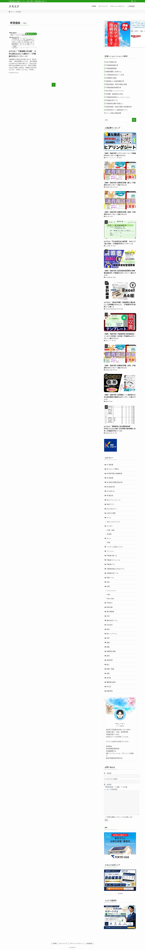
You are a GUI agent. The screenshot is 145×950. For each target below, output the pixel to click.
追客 (108, 673)
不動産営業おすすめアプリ (115, 569)
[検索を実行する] (134, 120)
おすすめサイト (112, 509)
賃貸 (108, 656)
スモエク (14, 6)
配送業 (109, 534)
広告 (108, 616)
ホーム (109, 538)
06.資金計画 (111, 487)
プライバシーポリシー (76, 943)
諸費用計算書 (111, 651)
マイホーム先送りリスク (115, 547)
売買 (108, 586)
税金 (108, 629)
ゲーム (109, 517)
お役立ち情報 (111, 513)
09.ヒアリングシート (114, 500)
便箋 (108, 542)
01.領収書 (110, 464)
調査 (108, 647)
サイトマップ (63, 943)
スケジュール (111, 591)
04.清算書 (110, 478)
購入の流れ (110, 598)
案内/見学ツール (112, 620)
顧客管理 (110, 691)
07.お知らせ (111, 491)
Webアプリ (110, 504)
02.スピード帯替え (113, 469)
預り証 (109, 686)
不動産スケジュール (113, 560)
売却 (108, 582)
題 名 (107, 784)
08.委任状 (110, 495)
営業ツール (110, 577)
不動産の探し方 (112, 555)
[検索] (134, 1)
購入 (108, 664)
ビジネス (110, 526)
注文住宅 (110, 625)
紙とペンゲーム (112, 633)
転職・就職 (110, 530)
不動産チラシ (111, 564)
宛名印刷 (110, 607)
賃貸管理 (110, 660)
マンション (110, 551)
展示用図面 (110, 611)
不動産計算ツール (112, 573)
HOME (55, 943)
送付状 (109, 678)
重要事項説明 (111, 682)
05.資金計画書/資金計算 (114, 482)
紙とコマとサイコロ (113, 522)
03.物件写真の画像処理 (114, 473)
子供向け (110, 603)
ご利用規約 (88, 943)
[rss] (132, 1)
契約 (108, 594)
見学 (108, 638)
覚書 (108, 642)
